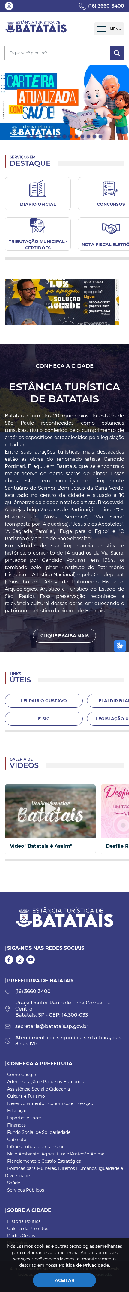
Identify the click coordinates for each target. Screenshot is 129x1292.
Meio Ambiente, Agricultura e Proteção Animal (56, 1154)
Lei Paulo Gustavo (44, 700)
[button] (9, 6)
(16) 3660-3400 (106, 6)
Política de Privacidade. (84, 1265)
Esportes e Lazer (24, 1118)
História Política (24, 1221)
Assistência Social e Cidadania (38, 1089)
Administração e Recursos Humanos (45, 1081)
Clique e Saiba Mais (64, 635)
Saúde (13, 1183)
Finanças (16, 1125)
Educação (17, 1110)
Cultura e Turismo (26, 1096)
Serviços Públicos (25, 1190)
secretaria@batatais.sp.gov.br (51, 1026)
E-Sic (44, 718)
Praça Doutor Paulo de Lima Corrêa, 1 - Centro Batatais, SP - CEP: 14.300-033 (62, 1009)
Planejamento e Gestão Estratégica (44, 1161)
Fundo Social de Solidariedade (38, 1132)
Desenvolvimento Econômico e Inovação (50, 1103)
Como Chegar (22, 1074)
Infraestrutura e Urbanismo (36, 1146)
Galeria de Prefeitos (27, 1228)
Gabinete (16, 1139)
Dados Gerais (21, 1235)
